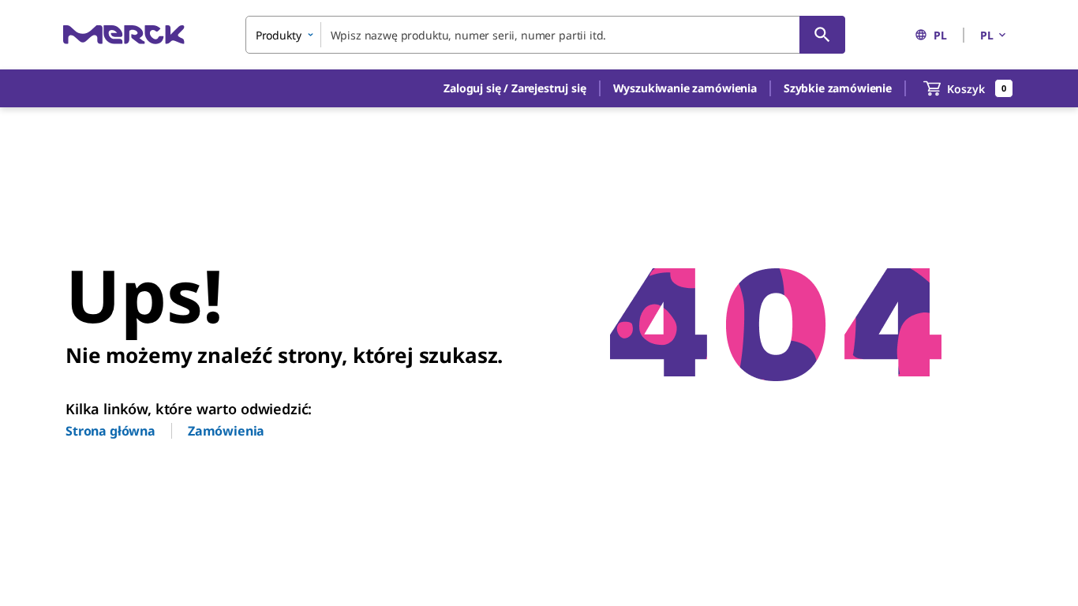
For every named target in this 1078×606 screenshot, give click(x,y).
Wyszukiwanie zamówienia (685, 87)
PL (940, 35)
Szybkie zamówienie (838, 87)
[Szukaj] (822, 35)
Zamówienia (226, 431)
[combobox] (545, 35)
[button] (515, 88)
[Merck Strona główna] (124, 34)
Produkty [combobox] (278, 35)
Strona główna (110, 431)
